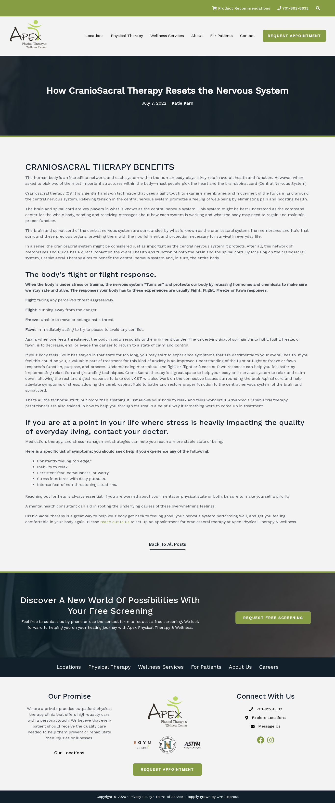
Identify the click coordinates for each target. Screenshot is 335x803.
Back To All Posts (167, 544)
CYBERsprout (228, 797)
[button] (294, 36)
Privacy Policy (140, 797)
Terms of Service (169, 797)
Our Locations (69, 752)
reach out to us (114, 521)
